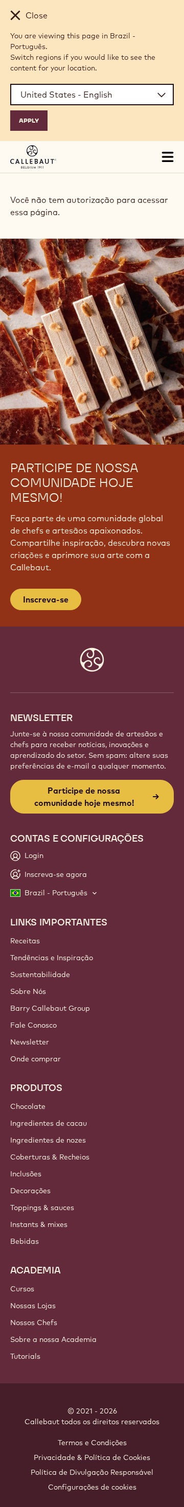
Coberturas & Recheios (49, 1157)
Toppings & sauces (42, 1207)
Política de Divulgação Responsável (92, 1472)
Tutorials (25, 1356)
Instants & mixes (38, 1224)
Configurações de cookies (92, 1487)
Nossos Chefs (33, 1322)
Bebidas (24, 1241)
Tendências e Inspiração (51, 957)
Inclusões (25, 1173)
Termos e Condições (92, 1442)
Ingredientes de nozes (48, 1140)
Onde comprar (35, 1058)
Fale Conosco (33, 1025)
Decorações (30, 1190)
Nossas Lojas (33, 1305)
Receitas (25, 940)
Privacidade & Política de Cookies (92, 1457)
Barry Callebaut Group (50, 1008)
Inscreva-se (45, 599)
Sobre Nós (28, 991)
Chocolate (27, 1106)
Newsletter (29, 1042)
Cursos (22, 1288)
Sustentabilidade (40, 974)
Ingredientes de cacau (48, 1123)
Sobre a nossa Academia (53, 1339)
